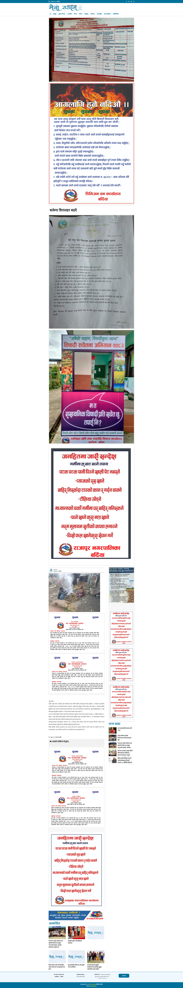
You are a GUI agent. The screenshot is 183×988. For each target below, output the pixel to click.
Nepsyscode (93, 986)
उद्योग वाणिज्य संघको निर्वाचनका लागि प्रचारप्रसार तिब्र (124, 738)
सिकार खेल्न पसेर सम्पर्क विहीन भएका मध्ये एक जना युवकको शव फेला (57, 967)
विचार (80, 14)
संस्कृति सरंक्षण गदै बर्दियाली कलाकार (75, 942)
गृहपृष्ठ (54, 14)
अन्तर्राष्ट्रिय (99, 14)
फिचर (75, 14)
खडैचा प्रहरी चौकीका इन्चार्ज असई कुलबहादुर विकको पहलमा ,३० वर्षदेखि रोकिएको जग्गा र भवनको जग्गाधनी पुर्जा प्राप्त (125, 762)
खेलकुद (86, 14)
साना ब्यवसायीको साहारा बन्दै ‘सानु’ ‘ (125, 729)
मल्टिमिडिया (116, 14)
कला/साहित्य (107, 14)
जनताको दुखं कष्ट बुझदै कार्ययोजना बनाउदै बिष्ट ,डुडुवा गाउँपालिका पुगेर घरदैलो (94, 967)
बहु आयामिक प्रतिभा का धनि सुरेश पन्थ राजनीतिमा (76, 966)
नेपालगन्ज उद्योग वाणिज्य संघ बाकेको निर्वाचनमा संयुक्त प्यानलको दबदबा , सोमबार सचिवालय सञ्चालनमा (56, 944)
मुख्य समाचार (62, 14)
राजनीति (69, 14)
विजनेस (93, 14)
